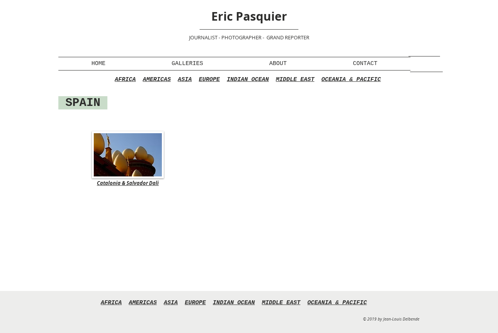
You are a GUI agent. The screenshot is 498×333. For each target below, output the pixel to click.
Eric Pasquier (249, 16)
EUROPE (209, 79)
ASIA (185, 79)
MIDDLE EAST (295, 79)
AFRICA (125, 79)
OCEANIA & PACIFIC (351, 79)
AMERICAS (157, 79)
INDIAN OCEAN (248, 79)
